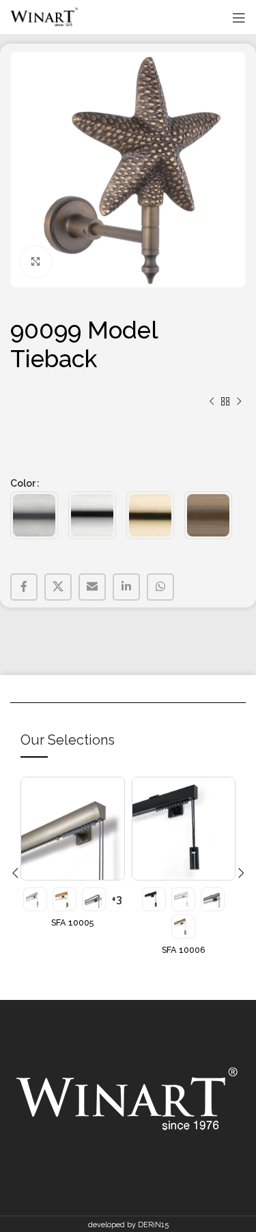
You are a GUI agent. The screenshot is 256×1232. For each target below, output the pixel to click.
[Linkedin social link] (126, 587)
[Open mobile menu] (239, 17)
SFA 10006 (183, 950)
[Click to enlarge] (35, 261)
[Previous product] (211, 402)
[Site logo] (44, 17)
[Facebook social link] (24, 587)
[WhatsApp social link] (160, 587)
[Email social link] (92, 587)
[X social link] (58, 587)
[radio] (34, 515)
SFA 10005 (72, 922)
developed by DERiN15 (128, 1224)
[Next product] (239, 402)
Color (22, 483)
